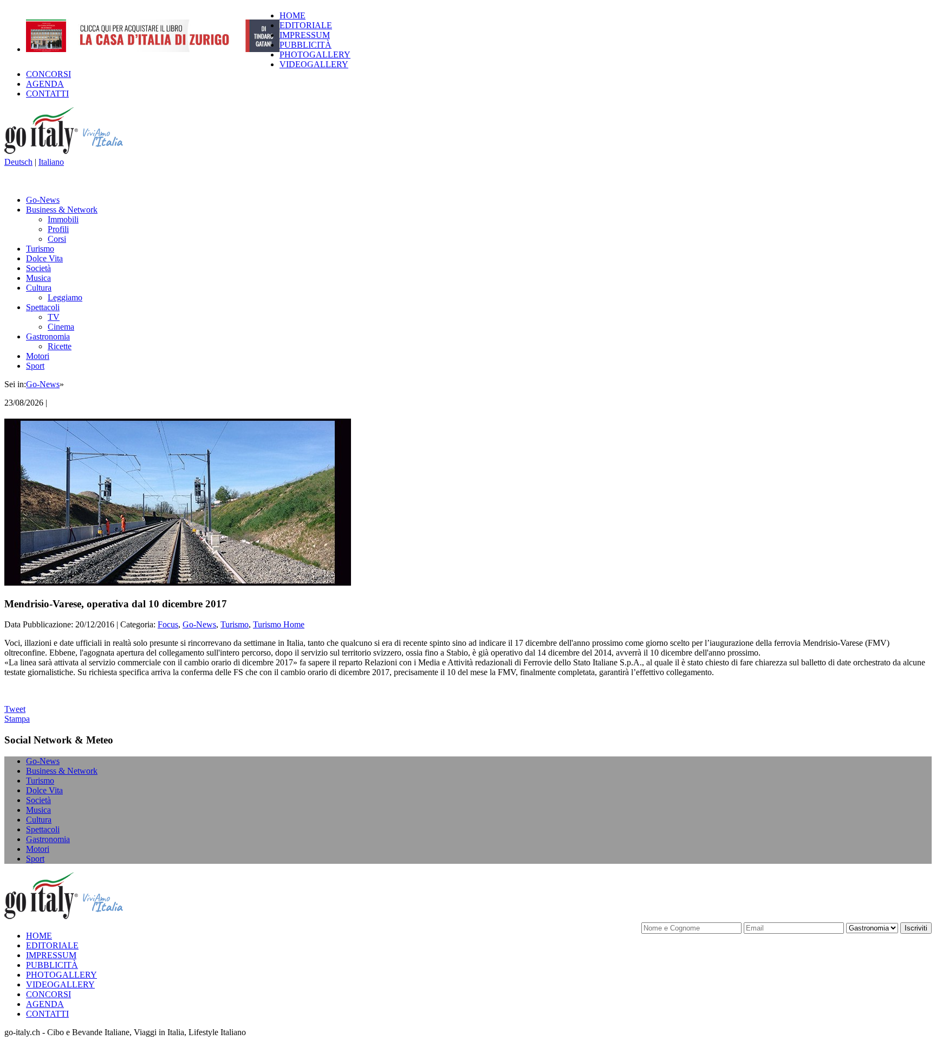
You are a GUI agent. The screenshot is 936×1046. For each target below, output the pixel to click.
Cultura (38, 287)
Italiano (51, 161)
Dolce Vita (44, 258)
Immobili (63, 219)
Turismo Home (278, 624)
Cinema (61, 326)
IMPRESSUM (305, 35)
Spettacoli (43, 307)
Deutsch (18, 161)
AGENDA (45, 83)
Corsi (57, 238)
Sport (35, 365)
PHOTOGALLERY (315, 54)
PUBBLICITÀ (306, 44)
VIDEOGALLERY (314, 64)
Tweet (14, 709)
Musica (38, 278)
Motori (37, 356)
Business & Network (62, 209)
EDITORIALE (306, 25)
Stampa (17, 718)
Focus (168, 624)
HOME (293, 15)
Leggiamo (65, 297)
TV (54, 317)
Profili (58, 229)
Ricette (60, 346)
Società (38, 268)
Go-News (43, 199)
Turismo (40, 248)
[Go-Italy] (72, 152)
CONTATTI (47, 93)
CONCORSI (48, 74)
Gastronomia (48, 336)
